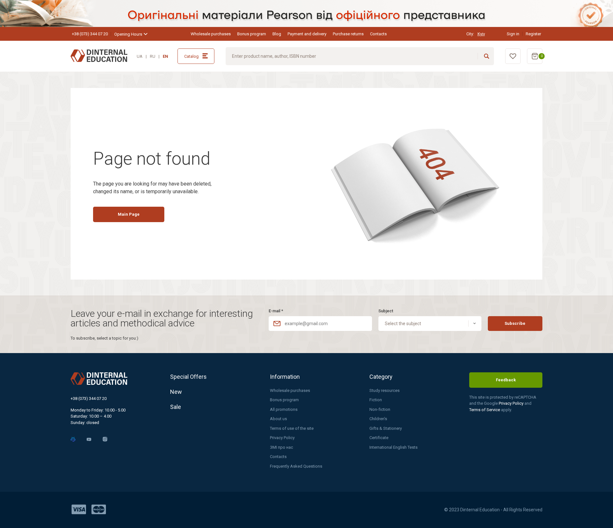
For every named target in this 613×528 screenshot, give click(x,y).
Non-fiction (379, 409)
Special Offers (188, 376)
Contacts (378, 33)
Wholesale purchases (211, 33)
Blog (276, 33)
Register (533, 34)
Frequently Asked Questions (296, 466)
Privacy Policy (282, 437)
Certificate (378, 437)
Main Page (129, 214)
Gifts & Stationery (385, 428)
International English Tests (393, 447)
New (176, 391)
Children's (378, 418)
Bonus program (251, 33)
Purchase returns (348, 33)
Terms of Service (485, 409)
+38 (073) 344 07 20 (90, 34)
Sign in (513, 34)
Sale (175, 406)
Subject (385, 311)
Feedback (506, 379)
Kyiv (481, 34)
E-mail (276, 311)
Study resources (384, 390)
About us (278, 418)
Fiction (375, 399)
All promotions (284, 409)
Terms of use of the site (292, 428)
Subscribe (515, 323)
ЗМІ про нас (281, 447)
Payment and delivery (307, 33)
